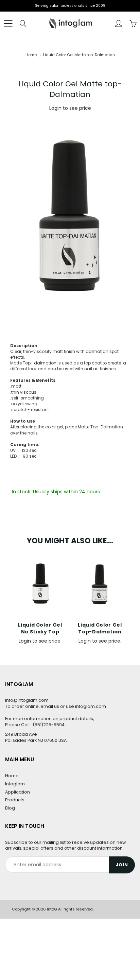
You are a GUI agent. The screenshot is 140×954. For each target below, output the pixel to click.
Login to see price (70, 108)
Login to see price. (40, 640)
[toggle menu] (8, 23)
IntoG (52, 909)
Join (122, 865)
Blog (10, 808)
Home (31, 54)
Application (17, 792)
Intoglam (15, 784)
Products (14, 800)
